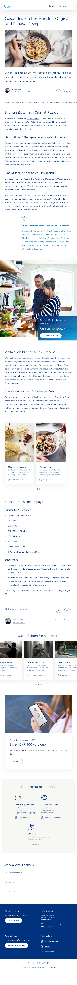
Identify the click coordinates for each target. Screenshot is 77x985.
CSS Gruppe (49, 951)
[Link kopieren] (58, 91)
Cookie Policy (25, 967)
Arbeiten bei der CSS (52, 941)
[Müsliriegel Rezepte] (19, 453)
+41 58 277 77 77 (47, 926)
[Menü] (70, 6)
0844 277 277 (46, 920)
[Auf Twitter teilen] (69, 91)
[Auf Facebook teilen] (64, 91)
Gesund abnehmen (16, 892)
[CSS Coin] (38, 834)
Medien (48, 946)
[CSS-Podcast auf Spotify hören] (38, 963)
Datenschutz (52, 967)
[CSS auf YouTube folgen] (43, 963)
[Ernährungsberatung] (25, 806)
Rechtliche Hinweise (38, 967)
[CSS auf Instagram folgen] (29, 963)
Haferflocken (33, 118)
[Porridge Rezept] (51, 453)
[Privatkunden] (7, 6)
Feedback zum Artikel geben (62, 620)
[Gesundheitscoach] (51, 806)
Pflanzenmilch (25, 376)
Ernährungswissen (15, 873)
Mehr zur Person (19, 622)
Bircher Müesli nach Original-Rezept (18, 102)
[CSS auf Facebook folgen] (33, 963)
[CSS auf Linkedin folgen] (48, 963)
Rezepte (12, 882)
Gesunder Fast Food (40, 102)
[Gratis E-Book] (57, 328)
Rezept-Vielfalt (55, 102)
